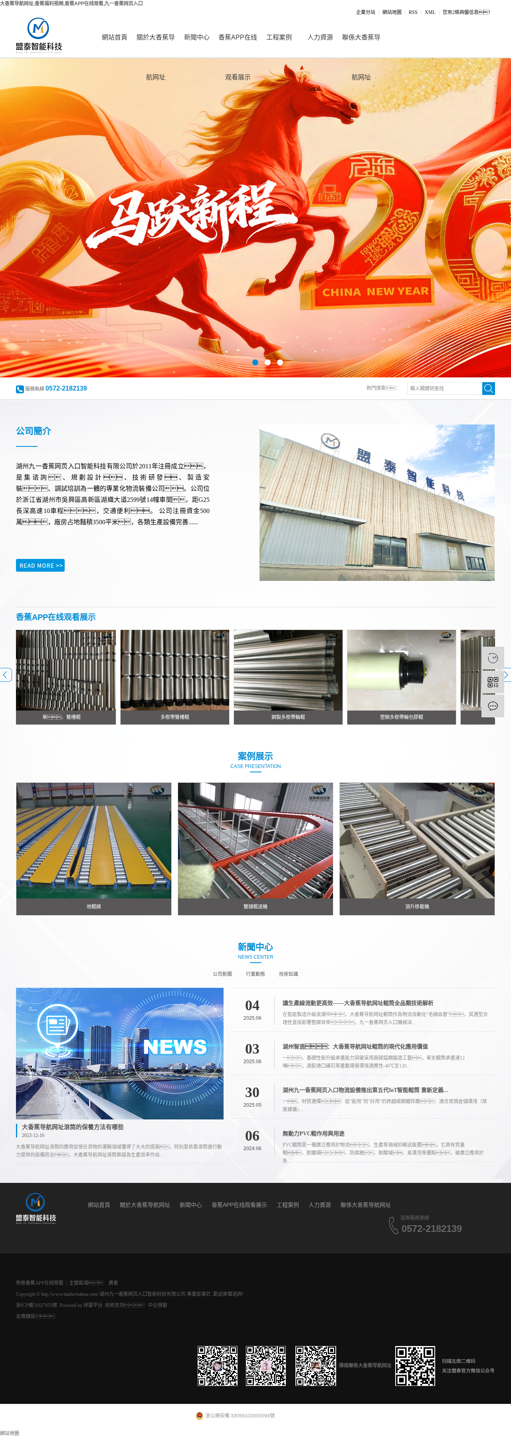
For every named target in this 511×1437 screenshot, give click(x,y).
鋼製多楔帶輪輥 (242, 717)
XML (430, 12)
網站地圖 (392, 12)
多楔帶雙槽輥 (128, 717)
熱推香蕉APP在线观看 (39, 1283)
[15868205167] (492, 658)
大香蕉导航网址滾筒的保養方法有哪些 (73, 1127)
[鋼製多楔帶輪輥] (242, 670)
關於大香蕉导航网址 (156, 45)
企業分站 (365, 12)
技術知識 (288, 974)
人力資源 (320, 37)
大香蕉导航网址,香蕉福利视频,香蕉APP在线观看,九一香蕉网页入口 (71, 3)
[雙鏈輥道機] (255, 840)
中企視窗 (157, 1305)
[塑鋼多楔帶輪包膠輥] (355, 670)
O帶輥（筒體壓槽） (469, 717)
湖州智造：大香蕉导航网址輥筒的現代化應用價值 (355, 1047)
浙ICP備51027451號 (36, 1305)
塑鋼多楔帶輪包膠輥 (355, 717)
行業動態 (255, 974)
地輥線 (94, 907)
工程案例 (279, 37)
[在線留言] (492, 706)
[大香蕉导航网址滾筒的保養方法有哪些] (120, 1053)
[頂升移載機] (417, 840)
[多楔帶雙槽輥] (128, 670)
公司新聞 (222, 974)
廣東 (113, 1283)
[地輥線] (93, 840)
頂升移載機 (417, 907)
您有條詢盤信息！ (468, 12)
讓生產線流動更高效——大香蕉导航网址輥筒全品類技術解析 (358, 1003)
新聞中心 (197, 37)
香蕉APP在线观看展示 (237, 45)
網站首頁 (114, 37)
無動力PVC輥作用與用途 (314, 1134)
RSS (413, 12)
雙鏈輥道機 (255, 907)
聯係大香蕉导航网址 (361, 45)
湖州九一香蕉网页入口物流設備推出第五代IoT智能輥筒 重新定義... (365, 1090)
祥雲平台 (93, 1305)
